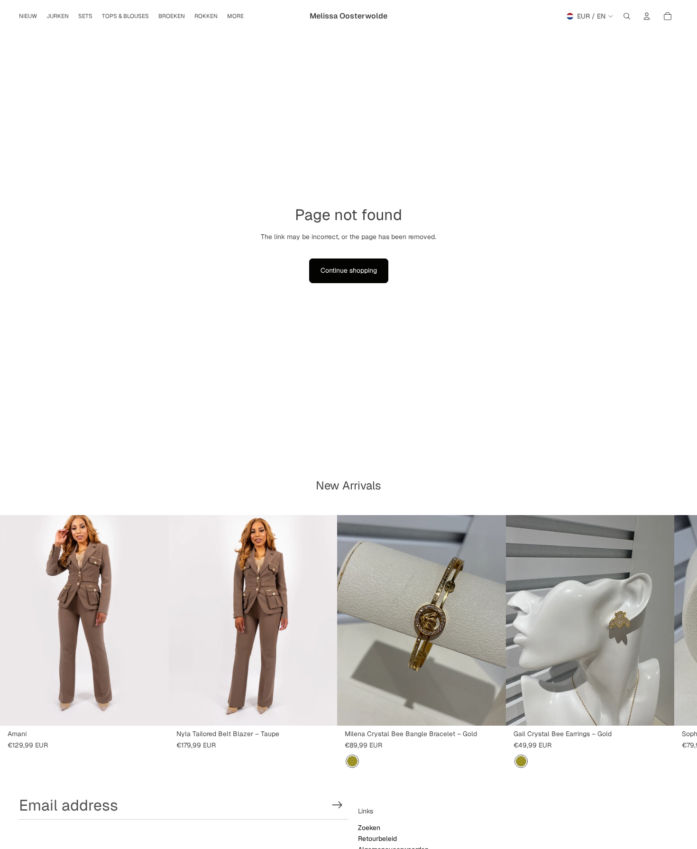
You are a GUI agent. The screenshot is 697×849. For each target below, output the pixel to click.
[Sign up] (337, 805)
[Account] (646, 16)
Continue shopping (349, 270)
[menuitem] (235, 16)
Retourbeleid (377, 838)
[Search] (626, 16)
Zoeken (369, 827)
